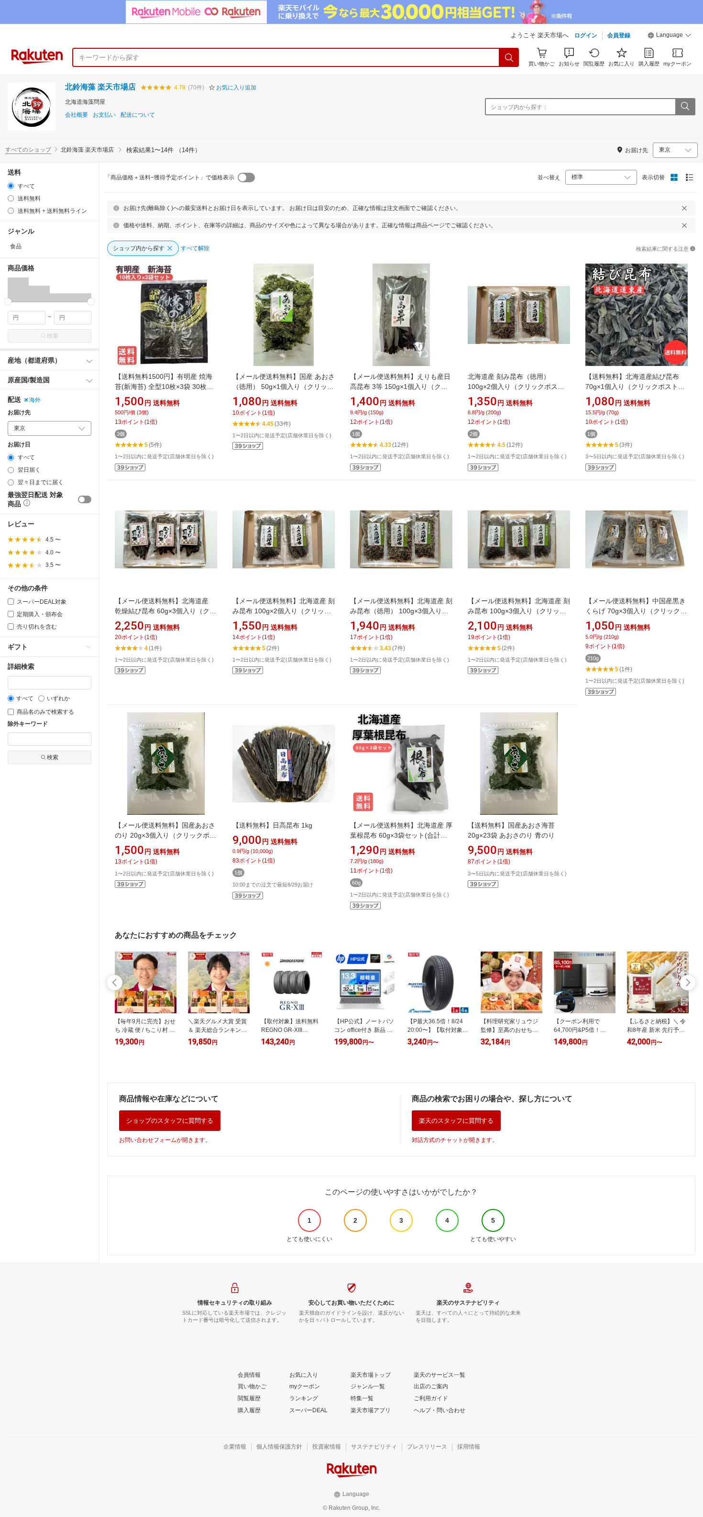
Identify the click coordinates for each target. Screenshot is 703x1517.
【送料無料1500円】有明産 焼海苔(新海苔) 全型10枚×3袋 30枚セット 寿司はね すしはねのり (164, 386)
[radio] (11, 186)
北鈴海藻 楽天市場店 (100, 87)
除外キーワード (28, 724)
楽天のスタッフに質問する (456, 1120)
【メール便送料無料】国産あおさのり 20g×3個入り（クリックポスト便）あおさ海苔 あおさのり (165, 835)
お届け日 (19, 445)
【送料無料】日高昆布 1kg (272, 825)
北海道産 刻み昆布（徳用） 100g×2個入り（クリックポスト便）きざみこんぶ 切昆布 (516, 386)
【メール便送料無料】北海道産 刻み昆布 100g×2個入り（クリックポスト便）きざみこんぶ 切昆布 (283, 611)
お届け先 (19, 413)
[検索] (509, 57)
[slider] (7, 301)
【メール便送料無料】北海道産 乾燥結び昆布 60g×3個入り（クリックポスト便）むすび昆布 (165, 611)
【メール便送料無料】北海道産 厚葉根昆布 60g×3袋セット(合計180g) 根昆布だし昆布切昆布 (401, 835)
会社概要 (76, 115)
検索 (52, 335)
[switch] (84, 499)
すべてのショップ (28, 149)
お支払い (104, 115)
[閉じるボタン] (684, 208)
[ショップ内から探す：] (684, 106)
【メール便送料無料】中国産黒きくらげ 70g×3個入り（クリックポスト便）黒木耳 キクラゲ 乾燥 (636, 611)
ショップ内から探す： (519, 107)
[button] (670, 36)
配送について (138, 115)
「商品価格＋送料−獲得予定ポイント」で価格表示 (169, 177)
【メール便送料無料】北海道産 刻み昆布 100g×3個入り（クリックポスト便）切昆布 (519, 611)
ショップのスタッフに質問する (169, 1120)
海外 (35, 400)
